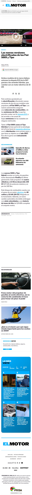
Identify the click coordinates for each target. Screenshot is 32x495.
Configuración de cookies (10, 456)
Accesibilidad (13, 458)
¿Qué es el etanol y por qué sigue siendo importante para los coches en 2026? (15, 329)
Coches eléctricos (19, 214)
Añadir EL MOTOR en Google (11, 69)
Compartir (25, 45)
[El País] (5, 468)
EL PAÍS (17, 368)
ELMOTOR (5, 367)
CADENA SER (25, 368)
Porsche (9, 1)
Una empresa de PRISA (16, 489)
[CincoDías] (15, 468)
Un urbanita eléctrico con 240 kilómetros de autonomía (22, 161)
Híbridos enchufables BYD (23, 1)
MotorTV (3, 49)
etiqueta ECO (22, 114)
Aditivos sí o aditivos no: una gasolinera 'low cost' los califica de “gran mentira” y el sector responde (22, 421)
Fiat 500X (3, 215)
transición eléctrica (23, 129)
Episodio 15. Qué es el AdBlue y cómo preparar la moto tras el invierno (23, 151)
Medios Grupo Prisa (16, 493)
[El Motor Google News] (22, 463)
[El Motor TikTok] (19, 463)
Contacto (19, 458)
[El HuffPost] (24, 468)
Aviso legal (10, 454)
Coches (13, 214)
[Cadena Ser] (15, 470)
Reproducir (16, 36)
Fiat (26, 214)
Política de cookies (22, 456)
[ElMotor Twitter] (15, 463)
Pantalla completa (30, 45)
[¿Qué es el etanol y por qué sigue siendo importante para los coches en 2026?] (16, 315)
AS (21, 367)
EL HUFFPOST (12, 368)
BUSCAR (7, 349)
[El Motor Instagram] (17, 463)
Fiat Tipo (9, 215)
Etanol (14, 1)
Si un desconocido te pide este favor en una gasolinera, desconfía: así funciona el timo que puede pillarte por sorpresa (22, 392)
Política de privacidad (18, 454)
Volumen (21, 45)
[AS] (9, 468)
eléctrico (20, 192)
